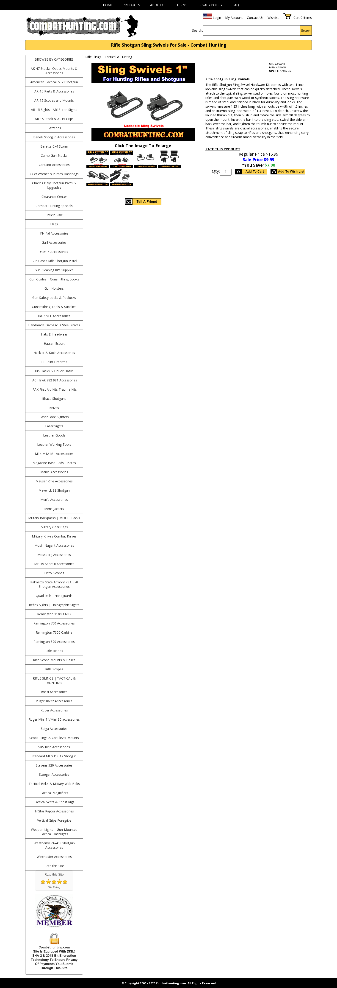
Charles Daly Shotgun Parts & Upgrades (54, 185)
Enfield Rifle (54, 215)
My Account (234, 17)
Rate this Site (54, 866)
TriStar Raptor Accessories (54, 811)
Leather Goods (54, 435)
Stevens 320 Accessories (54, 765)
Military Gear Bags (54, 527)
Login (217, 17)
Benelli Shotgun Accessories (54, 137)
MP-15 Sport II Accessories (54, 564)
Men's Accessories (54, 499)
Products (131, 5)
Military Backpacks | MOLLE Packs (54, 518)
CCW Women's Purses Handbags (54, 174)
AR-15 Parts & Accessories (54, 91)
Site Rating (54, 887)
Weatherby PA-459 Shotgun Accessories (54, 845)
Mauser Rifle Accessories (54, 481)
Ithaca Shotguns (54, 398)
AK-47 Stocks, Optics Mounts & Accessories (54, 70)
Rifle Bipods (54, 651)
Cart (296, 17)
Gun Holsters (54, 288)
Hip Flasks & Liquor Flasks (54, 371)
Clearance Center (54, 196)
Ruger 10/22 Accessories (54, 701)
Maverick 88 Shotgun (54, 490)
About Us (158, 5)
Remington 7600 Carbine (54, 632)
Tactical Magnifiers (54, 793)
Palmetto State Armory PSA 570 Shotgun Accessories (54, 584)
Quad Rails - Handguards (54, 595)
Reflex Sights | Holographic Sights (54, 605)
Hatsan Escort (54, 343)
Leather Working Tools (54, 444)
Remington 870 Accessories (54, 641)
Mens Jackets (54, 509)
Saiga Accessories (54, 728)
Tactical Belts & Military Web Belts (54, 783)
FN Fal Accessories (54, 233)
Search (305, 30)
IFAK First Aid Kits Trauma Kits (54, 389)
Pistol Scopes (54, 573)
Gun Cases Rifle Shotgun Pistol (54, 261)
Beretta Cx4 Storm (54, 146)
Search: (197, 30)
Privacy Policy (209, 5)
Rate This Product (222, 149)
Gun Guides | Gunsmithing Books (54, 279)
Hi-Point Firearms (54, 362)
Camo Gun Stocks (54, 155)
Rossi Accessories (54, 692)
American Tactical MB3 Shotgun (54, 82)
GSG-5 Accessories (54, 251)
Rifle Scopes (54, 669)
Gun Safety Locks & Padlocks (54, 297)
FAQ (235, 5)
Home (108, 5)
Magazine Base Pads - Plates (54, 463)
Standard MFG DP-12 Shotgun (54, 756)
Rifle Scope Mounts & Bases (54, 660)
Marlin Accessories (54, 472)
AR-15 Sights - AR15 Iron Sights (54, 109)
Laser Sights (54, 426)
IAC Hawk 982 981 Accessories (54, 380)
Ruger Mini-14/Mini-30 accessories (54, 719)
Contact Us (255, 17)
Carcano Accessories (54, 164)
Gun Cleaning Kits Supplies (54, 270)
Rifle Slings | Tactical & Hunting (54, 680)
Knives (54, 408)
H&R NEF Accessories (54, 316)
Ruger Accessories (54, 710)
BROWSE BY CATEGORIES (54, 59)
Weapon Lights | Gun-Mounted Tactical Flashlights (54, 831)
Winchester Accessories (54, 856)
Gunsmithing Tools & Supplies (54, 307)
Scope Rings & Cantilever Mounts (54, 738)
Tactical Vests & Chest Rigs (54, 802)
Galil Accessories (54, 242)
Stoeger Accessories (54, 774)
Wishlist (273, 17)
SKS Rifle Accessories (54, 747)
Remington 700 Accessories (54, 623)
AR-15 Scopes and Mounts (54, 100)
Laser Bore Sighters (54, 417)
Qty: (216, 171)
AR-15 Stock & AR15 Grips (54, 119)
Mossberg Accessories (54, 554)
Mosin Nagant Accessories (54, 545)
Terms (182, 5)
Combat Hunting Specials (54, 206)
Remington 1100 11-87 (54, 614)
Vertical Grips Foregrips (54, 820)
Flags (54, 224)
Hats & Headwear (54, 334)
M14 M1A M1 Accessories (54, 453)
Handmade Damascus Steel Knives (54, 325)
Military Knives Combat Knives (54, 536)
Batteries (54, 128)
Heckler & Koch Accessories (54, 352)
